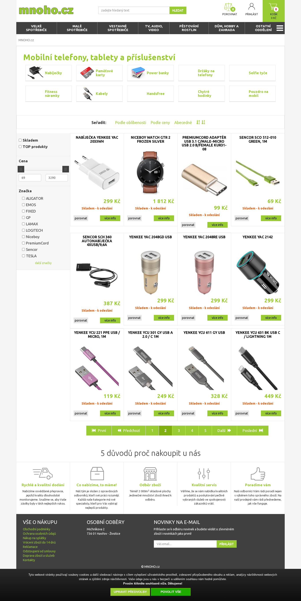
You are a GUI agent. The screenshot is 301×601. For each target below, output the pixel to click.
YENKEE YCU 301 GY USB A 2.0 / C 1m (150, 334)
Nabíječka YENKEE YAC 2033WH (97, 139)
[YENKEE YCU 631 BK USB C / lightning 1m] (257, 368)
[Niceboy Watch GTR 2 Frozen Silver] (150, 173)
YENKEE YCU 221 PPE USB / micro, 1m (97, 334)
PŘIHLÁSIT (226, 544)
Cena (23, 161)
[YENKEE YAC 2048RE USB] (204, 273)
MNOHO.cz (26, 40)
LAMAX (32, 224)
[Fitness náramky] (36, 93)
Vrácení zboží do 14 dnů (39, 542)
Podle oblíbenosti (130, 122)
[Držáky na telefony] (189, 73)
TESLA (31, 256)
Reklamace (30, 547)
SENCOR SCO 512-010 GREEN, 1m (257, 139)
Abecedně (183, 122)
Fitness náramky (52, 94)
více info (110, 218)
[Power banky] (138, 73)
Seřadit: (98, 122)
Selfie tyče (258, 73)
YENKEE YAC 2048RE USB (204, 237)
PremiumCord (37, 243)
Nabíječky (53, 73)
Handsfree (156, 94)
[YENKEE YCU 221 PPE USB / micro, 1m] (97, 368)
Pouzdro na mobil (258, 94)
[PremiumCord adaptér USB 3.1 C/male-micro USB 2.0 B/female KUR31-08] (204, 180)
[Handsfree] (138, 93)
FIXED (31, 211)
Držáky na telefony (206, 73)
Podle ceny (160, 122)
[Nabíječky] (36, 73)
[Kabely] (87, 93)
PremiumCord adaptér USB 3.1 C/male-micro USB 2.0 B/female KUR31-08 (204, 143)
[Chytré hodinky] (189, 93)
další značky (43, 263)
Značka (25, 191)
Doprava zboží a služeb (39, 555)
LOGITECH (34, 230)
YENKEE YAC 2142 (258, 237)
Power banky (158, 73)
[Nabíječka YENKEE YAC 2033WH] (97, 173)
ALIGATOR (34, 198)
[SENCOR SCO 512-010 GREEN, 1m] (257, 173)
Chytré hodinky (204, 94)
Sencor (31, 249)
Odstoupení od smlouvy (39, 551)
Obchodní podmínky (36, 529)
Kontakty (29, 560)
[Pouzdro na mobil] (240, 93)
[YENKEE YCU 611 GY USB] (204, 368)
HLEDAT (178, 10)
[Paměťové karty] (87, 73)
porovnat (81, 218)
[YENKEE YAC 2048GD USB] (150, 273)
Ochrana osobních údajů (39, 533)
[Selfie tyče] (240, 73)
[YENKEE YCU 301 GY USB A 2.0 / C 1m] (150, 368)
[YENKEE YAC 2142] (257, 273)
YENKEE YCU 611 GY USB (204, 333)
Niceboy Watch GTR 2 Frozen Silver (150, 139)
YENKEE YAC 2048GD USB (150, 237)
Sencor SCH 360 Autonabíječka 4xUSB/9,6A (97, 241)
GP (28, 217)
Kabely (102, 94)
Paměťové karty (104, 73)
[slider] (21, 169)
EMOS (31, 205)
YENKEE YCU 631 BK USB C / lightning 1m (258, 334)
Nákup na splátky (34, 538)
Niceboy (32, 237)
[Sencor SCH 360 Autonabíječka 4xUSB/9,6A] (97, 275)
